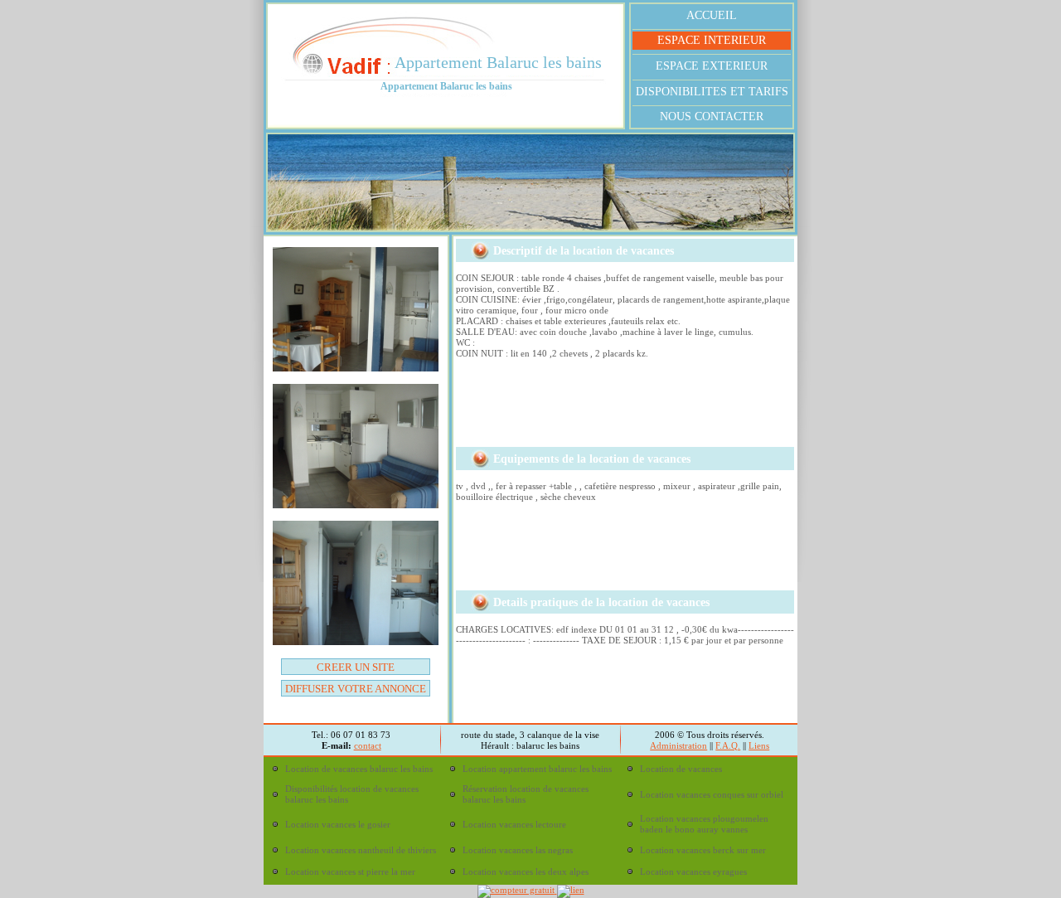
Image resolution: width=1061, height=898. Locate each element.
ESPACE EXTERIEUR (712, 66)
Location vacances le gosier (337, 824)
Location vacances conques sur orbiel (711, 794)
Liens (759, 745)
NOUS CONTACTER (711, 116)
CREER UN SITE (355, 667)
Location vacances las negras (518, 850)
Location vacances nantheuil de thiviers (360, 850)
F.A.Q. (727, 745)
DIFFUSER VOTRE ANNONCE (356, 688)
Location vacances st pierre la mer (350, 871)
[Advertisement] (616, 409)
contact (367, 745)
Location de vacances (681, 769)
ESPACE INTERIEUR (711, 40)
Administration (678, 745)
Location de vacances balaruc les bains (359, 769)
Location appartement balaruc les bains (537, 769)
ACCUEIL (711, 15)
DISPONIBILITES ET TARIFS (712, 91)
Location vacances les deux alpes (526, 871)
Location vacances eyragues (693, 871)
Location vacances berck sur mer (703, 850)
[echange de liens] (570, 890)
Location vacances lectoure (514, 824)
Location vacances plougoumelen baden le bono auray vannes (704, 823)
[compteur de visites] (517, 890)
